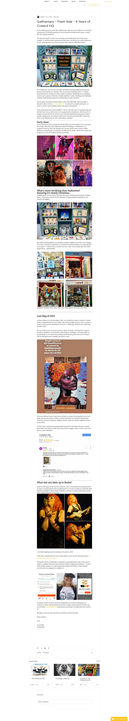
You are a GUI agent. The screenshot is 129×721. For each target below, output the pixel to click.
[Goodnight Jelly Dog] (64, 670)
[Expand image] (46, 148)
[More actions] (91, 17)
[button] (84, 5)
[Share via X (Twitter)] (41, 648)
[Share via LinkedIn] (45, 648)
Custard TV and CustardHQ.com (85, 679)
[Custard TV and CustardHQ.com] (89, 670)
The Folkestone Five (38, 678)
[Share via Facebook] (37, 648)
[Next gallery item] (90, 221)
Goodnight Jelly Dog (62, 678)
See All (98, 661)
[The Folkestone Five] (40, 670)
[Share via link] (48, 648)
